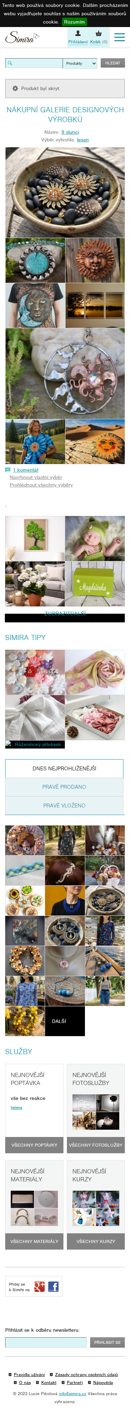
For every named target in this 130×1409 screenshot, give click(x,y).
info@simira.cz (72, 1394)
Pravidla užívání (29, 1374)
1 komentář (25, 470)
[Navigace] (119, 37)
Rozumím (74, 22)
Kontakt (49, 1382)
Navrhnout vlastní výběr (36, 477)
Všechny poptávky (34, 1145)
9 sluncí (70, 132)
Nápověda (103, 1382)
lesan (83, 140)
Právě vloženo (64, 805)
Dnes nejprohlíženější (64, 768)
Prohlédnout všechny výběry (41, 485)
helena (16, 1107)
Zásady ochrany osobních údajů (86, 1374)
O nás (25, 1382)
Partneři (75, 1382)
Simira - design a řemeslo (22, 38)
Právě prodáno (64, 787)
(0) (98, 42)
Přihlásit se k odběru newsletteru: (42, 1330)
